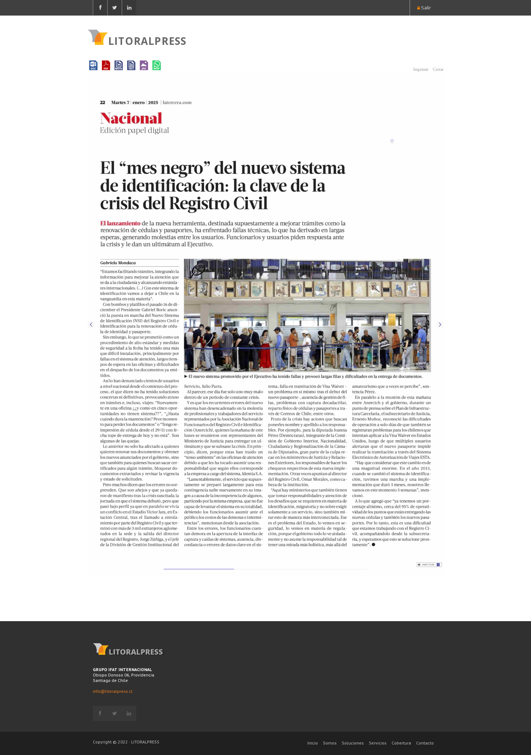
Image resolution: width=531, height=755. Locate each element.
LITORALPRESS (147, 40)
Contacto (425, 743)
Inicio (312, 743)
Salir (425, 7)
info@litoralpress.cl (113, 691)
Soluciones (353, 743)
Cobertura (401, 743)
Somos (330, 743)
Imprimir (420, 69)
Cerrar (438, 69)
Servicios (378, 743)
